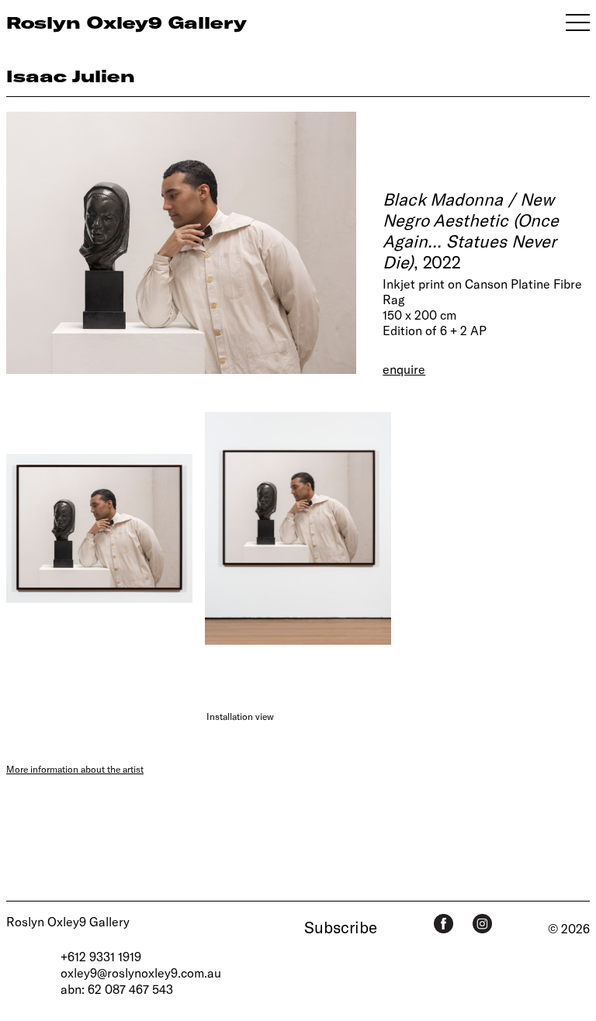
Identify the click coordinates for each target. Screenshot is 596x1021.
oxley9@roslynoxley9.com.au (141, 972)
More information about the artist (75, 768)
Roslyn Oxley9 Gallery (68, 921)
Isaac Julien (70, 75)
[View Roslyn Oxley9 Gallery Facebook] (443, 923)
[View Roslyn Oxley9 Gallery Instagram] (482, 923)
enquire (404, 369)
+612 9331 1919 (101, 956)
